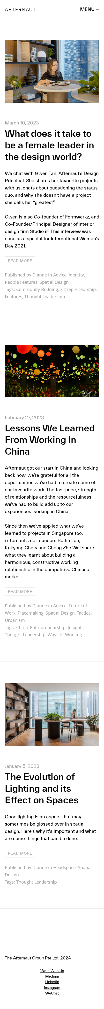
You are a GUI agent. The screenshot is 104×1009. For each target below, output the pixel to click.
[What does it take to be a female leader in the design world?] (52, 101)
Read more (20, 261)
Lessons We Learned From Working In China (50, 440)
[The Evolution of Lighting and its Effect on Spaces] (52, 744)
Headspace (64, 867)
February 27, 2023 (24, 417)
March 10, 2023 (22, 122)
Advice (60, 275)
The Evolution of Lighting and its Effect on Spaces (42, 788)
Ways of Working (65, 635)
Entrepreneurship (78, 289)
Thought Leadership (44, 296)
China (22, 627)
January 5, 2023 (22, 766)
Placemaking (31, 613)
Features (13, 296)
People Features (21, 282)
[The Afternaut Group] (20, 9)
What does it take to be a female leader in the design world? (49, 145)
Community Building (37, 289)
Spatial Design (54, 282)
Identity (76, 275)
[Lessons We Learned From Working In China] (52, 396)
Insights (76, 627)
